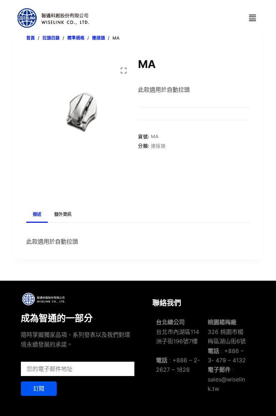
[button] (252, 17)
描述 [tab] (37, 214)
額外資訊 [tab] (63, 214)
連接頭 (158, 146)
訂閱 (38, 388)
